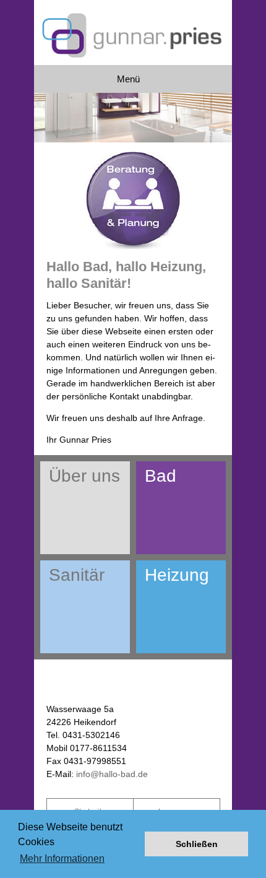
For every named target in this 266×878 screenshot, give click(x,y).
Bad (160, 475)
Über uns (84, 475)
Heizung (177, 575)
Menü (128, 79)
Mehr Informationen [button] (62, 858)
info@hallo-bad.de (112, 774)
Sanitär (77, 575)
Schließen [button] (197, 844)
